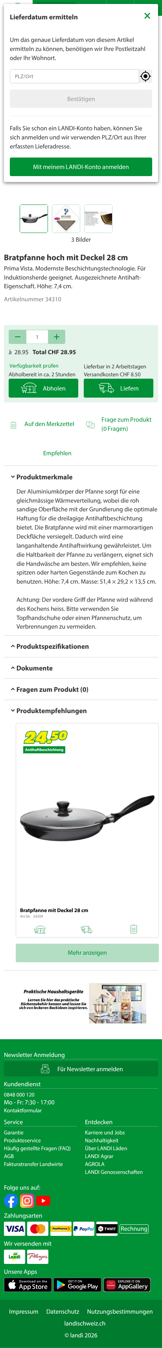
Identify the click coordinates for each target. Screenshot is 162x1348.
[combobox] (74, 76)
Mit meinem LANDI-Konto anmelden (81, 167)
